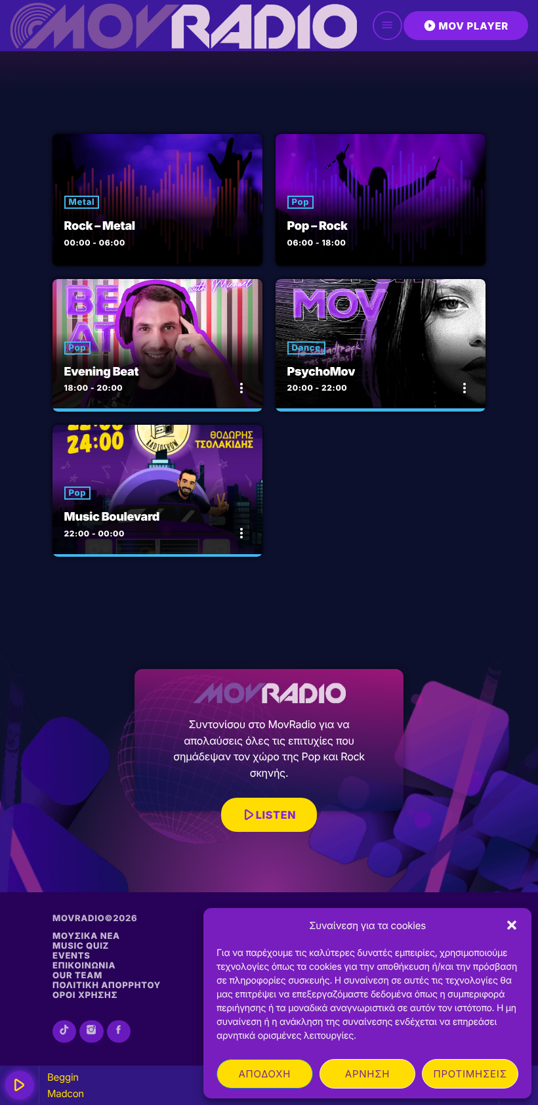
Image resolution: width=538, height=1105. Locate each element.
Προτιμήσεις (470, 1074)
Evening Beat (101, 372)
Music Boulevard (111, 517)
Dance (306, 348)
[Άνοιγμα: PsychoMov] (381, 345)
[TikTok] (64, 1031)
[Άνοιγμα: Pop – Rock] (381, 200)
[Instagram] (91, 1031)
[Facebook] (119, 1031)
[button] (511, 925)
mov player (465, 25)
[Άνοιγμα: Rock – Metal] (157, 200)
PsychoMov (321, 372)
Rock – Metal (99, 226)
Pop (301, 202)
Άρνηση (367, 1074)
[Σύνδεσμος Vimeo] (183, 26)
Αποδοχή (264, 1074)
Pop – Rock (317, 226)
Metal (82, 202)
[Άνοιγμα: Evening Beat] (157, 345)
